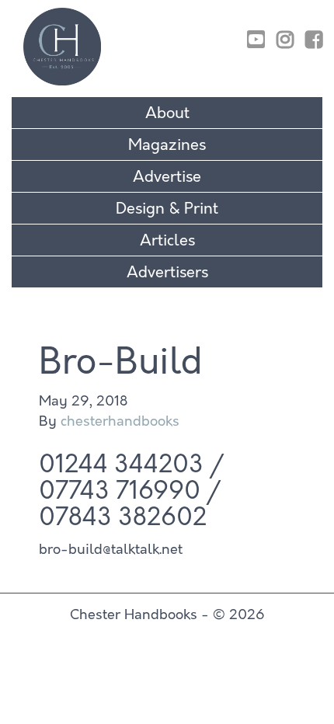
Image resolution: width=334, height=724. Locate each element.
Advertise (167, 176)
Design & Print (167, 208)
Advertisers (167, 272)
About (167, 113)
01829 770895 (269, 18)
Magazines (167, 144)
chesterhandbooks (120, 421)
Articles (167, 240)
